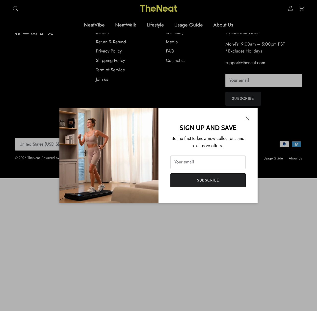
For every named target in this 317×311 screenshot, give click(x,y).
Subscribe (208, 180)
